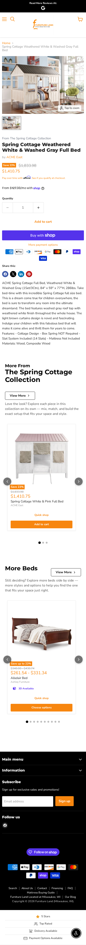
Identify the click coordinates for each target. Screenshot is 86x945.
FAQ (70, 888)
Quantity (7, 198)
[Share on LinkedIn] (21, 274)
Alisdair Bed (19, 678)
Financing (57, 888)
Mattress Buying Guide (41, 892)
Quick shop (41, 515)
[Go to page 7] (48, 722)
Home (6, 43)
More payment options (43, 245)
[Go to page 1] (39, 542)
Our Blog (70, 897)
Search (13, 888)
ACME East (14, 157)
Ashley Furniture (20, 682)
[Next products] (79, 481)
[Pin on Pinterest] (29, 274)
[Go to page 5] (41, 722)
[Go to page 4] (38, 722)
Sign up (64, 801)
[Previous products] (7, 481)
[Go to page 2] (43, 543)
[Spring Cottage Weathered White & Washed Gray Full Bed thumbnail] (11, 123)
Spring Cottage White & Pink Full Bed (37, 501)
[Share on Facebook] (5, 274)
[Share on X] (13, 274)
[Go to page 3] (47, 543)
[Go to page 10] (59, 722)
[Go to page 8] (52, 722)
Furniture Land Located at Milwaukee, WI (35, 897)
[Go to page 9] (55, 722)
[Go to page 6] (45, 722)
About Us (27, 888)
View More (18, 396)
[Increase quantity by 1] (38, 207)
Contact (42, 888)
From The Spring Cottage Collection (26, 138)
